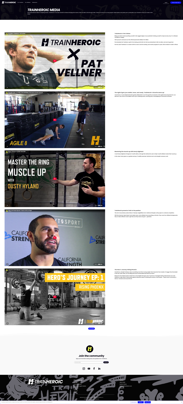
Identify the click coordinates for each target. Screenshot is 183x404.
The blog (76, 390)
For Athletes (27, 2)
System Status (123, 384)
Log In (166, 2)
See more (91, 328)
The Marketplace (78, 384)
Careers (75, 391)
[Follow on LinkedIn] (99, 368)
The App (75, 382)
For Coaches (20, 2)
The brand (76, 388)
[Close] (181, 402)
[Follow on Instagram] (83, 368)
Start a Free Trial (175, 2)
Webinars (122, 388)
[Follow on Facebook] (94, 368)
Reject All (140, 402)
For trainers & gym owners (80, 386)
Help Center (122, 382)
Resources (34, 2)
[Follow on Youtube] (89, 368)
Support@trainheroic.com (126, 386)
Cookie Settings (133, 402)
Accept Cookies (147, 402)
